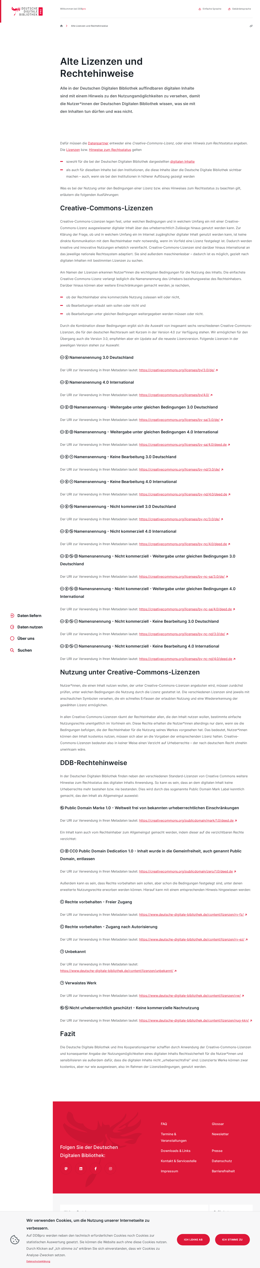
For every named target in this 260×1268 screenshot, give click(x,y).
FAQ (164, 1124)
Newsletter (220, 1134)
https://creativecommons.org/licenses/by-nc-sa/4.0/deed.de (185, 609)
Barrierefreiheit (223, 1171)
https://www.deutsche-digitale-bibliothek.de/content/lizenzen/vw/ (190, 996)
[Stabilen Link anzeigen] (249, 26)
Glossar (218, 1124)
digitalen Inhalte (182, 161)
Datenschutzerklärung (38, 1261)
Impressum (169, 1171)
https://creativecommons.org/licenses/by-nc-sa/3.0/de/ (182, 576)
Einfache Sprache (212, 8)
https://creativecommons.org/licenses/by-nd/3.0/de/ (179, 469)
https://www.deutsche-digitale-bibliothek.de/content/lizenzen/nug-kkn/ (194, 1020)
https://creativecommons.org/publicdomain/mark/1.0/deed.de (186, 820)
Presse (217, 1151)
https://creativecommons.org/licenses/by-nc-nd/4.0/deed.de (185, 659)
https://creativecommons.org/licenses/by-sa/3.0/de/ (179, 420)
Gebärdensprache (241, 8)
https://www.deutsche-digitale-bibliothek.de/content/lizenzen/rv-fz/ (191, 914)
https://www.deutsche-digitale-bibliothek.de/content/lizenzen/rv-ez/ (191, 939)
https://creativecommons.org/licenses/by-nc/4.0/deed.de (183, 544)
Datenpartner (98, 143)
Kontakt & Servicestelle (178, 1161)
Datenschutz (222, 1161)
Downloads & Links (176, 1151)
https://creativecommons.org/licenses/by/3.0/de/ (176, 370)
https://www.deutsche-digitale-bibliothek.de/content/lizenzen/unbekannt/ (116, 971)
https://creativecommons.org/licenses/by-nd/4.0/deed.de (183, 494)
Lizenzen (73, 150)
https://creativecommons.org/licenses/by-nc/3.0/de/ (179, 519)
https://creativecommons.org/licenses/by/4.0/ (174, 395)
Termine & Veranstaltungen (174, 1137)
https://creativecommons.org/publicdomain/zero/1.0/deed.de (186, 871)
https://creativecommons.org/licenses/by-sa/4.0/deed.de (183, 444)
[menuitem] (27, 616)
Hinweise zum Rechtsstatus (110, 150)
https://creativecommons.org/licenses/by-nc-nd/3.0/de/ (182, 634)
